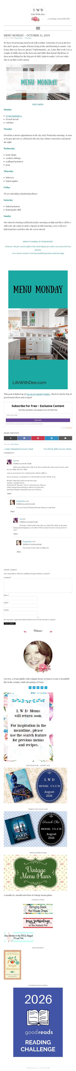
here (62, 253)
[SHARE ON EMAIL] (65, 438)
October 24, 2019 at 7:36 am (22, 463)
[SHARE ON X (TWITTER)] (10, 438)
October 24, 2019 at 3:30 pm (25, 504)
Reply (9, 493)
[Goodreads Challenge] (38, 1022)
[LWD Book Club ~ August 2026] (35, 804)
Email (6, 603)
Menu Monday (15, 444)
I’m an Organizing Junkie (38, 394)
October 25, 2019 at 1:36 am (29, 522)
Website (6, 610)
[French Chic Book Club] (35, 848)
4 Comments (28, 38)
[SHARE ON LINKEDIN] (51, 438)
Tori (14, 461)
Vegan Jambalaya (14, 115)
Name (6, 595)
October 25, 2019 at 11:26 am (32, 544)
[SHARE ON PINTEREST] (38, 438)
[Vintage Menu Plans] (35, 891)
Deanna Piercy (21, 501)
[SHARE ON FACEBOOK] (24, 438)
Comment (7, 577)
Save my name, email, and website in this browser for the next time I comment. (30, 620)
